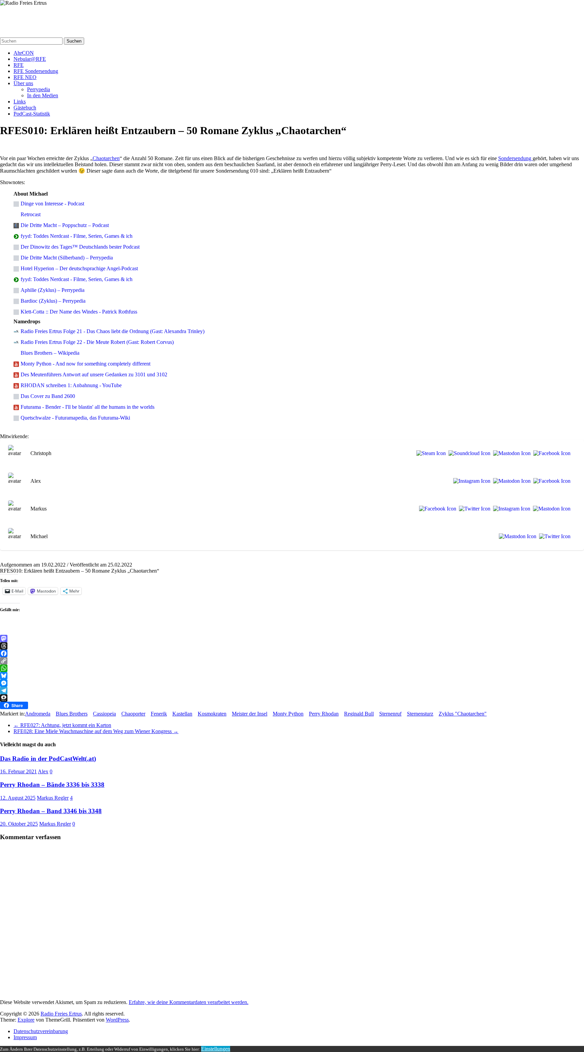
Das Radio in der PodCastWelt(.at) (48, 758)
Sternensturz (420, 714)
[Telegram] (292, 690)
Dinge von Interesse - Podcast (52, 203)
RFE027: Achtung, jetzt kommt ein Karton (62, 725)
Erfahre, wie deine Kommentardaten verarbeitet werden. (188, 1002)
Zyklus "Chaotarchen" (463, 714)
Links (20, 101)
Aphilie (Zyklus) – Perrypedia (52, 290)
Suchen (74, 41)
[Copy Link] (292, 661)
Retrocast (31, 214)
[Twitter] (473, 509)
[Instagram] (470, 481)
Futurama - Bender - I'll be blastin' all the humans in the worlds (87, 407)
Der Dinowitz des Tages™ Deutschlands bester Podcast (80, 247)
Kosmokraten (212, 714)
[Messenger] (292, 683)
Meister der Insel (249, 714)
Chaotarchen (106, 158)
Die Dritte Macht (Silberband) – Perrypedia (67, 257)
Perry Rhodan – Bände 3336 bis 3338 (52, 784)
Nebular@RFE (30, 59)
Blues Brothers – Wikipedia (50, 353)
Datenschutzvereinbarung (41, 1031)
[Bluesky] (292, 675)
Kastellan (182, 714)
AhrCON (24, 53)
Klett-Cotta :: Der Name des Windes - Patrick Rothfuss (79, 312)
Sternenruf (390, 714)
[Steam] (430, 453)
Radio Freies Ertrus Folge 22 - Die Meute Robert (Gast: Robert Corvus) (97, 342)
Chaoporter (133, 714)
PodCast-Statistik (32, 114)
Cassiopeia (104, 714)
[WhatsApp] (292, 668)
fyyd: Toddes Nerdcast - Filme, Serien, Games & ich (76, 236)
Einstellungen (215, 1049)
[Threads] (292, 646)
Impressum (25, 1037)
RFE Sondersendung (36, 71)
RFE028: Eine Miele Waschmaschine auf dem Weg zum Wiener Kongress (96, 731)
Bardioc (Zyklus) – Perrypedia (53, 301)
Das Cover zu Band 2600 (48, 396)
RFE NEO (25, 77)
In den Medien (42, 95)
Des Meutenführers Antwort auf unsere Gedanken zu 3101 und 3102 (94, 374)
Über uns (23, 83)
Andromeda (37, 714)
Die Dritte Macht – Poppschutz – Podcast (65, 225)
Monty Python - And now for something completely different (85, 364)
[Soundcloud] (468, 453)
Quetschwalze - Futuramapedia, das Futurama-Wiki (75, 418)
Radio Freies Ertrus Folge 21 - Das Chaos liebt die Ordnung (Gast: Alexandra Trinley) (112, 331)
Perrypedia (38, 89)
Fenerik (159, 714)
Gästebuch (25, 107)
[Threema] (292, 698)
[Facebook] (550, 453)
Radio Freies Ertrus (27, 16)
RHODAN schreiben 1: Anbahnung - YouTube (71, 385)
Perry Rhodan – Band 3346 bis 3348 (51, 811)
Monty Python (288, 714)
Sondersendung (515, 158)
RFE (19, 65)
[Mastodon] (510, 453)
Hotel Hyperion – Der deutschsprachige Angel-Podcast (79, 268)
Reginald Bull (359, 714)
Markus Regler (53, 798)
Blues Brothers (72, 714)
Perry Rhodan (324, 714)
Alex (43, 771)
